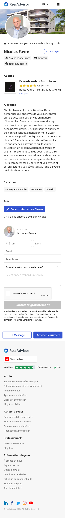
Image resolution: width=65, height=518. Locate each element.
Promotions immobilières (17, 426)
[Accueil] (5, 43)
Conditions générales (15, 474)
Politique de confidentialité (18, 478)
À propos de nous (13, 460)
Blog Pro (8, 447)
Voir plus (24, 93)
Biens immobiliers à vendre (18, 417)
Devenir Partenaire (14, 443)
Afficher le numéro (48, 335)
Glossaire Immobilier (15, 399)
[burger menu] (58, 4)
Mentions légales (13, 483)
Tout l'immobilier (13, 488)
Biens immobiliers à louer (17, 421)
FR (43, 4)
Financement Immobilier (17, 430)
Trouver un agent (19, 43)
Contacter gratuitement (32, 305)
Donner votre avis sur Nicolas (27, 209)
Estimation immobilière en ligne (21, 381)
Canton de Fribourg (42, 43)
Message (19, 335)
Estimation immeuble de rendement (23, 386)
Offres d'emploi (12, 469)
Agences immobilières (15, 395)
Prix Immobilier (12, 390)
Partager (54, 51)
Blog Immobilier (12, 404)
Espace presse (11, 465)
